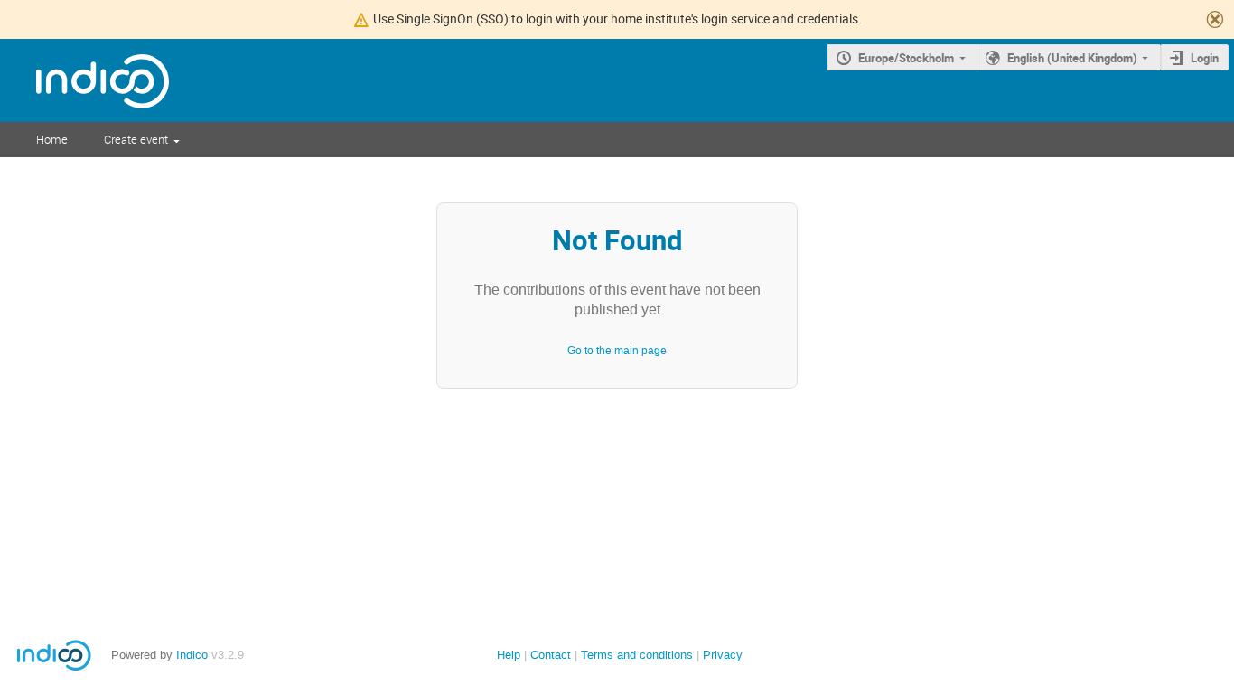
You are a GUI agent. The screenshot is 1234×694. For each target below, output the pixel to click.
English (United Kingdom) (1072, 58)
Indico (192, 654)
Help (508, 654)
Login (1205, 58)
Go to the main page (617, 350)
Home (52, 139)
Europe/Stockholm (906, 58)
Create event (136, 139)
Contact (550, 654)
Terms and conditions (637, 654)
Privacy (723, 654)
